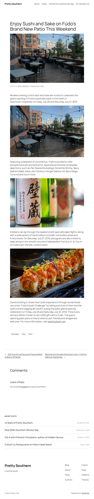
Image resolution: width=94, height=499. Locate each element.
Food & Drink (35, 86)
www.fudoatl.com (57, 321)
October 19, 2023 (83, 437)
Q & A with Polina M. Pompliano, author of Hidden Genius (34, 437)
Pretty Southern (13, 3)
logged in (25, 386)
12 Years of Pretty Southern (19, 423)
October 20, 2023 (83, 423)
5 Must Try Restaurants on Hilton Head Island (28, 444)
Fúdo (23, 334)
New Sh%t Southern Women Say (22, 430)
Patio (30, 334)
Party (42, 86)
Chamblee (15, 334)
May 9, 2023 (84, 445)
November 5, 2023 (82, 430)
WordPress (85, 493)
